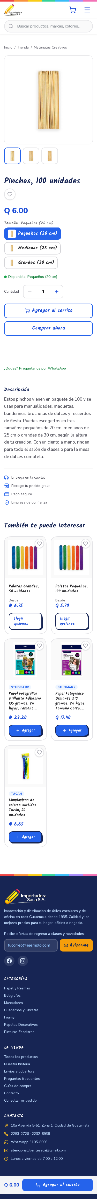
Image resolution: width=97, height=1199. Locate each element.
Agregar (28, 730)
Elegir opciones (20, 621)
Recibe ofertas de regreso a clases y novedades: (44, 933)
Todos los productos (21, 1056)
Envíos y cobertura (19, 1071)
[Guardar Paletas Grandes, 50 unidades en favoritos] (39, 543)
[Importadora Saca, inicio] (13, 10)
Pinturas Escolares (19, 1031)
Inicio (8, 47)
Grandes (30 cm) (36, 262)
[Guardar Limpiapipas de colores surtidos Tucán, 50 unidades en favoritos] (39, 752)
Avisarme (79, 945)
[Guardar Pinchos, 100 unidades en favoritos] (10, 194)
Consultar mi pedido (20, 1100)
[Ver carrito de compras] (72, 10)
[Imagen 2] (31, 156)
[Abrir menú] (87, 10)
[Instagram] (23, 961)
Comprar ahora (48, 328)
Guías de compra (17, 1085)
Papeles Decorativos (21, 1024)
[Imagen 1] (12, 156)
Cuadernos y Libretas (21, 1010)
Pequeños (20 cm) (37, 233)
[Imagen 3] (49, 156)
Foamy (9, 1017)
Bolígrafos (12, 995)
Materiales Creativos (50, 47)
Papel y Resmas (17, 988)
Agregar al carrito (52, 310)
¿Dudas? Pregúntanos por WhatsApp (35, 368)
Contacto (11, 1093)
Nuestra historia (17, 1064)
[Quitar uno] (30, 291)
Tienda (23, 47)
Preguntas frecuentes (22, 1078)
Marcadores (13, 1002)
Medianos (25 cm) (37, 248)
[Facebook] (9, 961)
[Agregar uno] (56, 291)
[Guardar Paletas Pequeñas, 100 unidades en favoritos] (85, 543)
